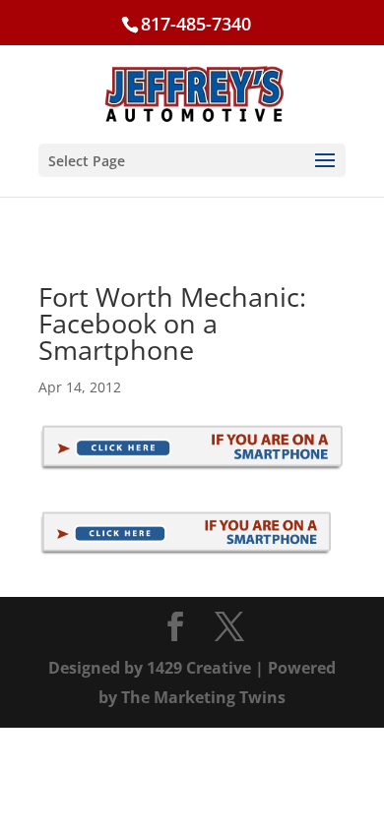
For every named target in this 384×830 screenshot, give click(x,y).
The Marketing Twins (203, 697)
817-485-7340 (196, 23)
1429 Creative (199, 668)
